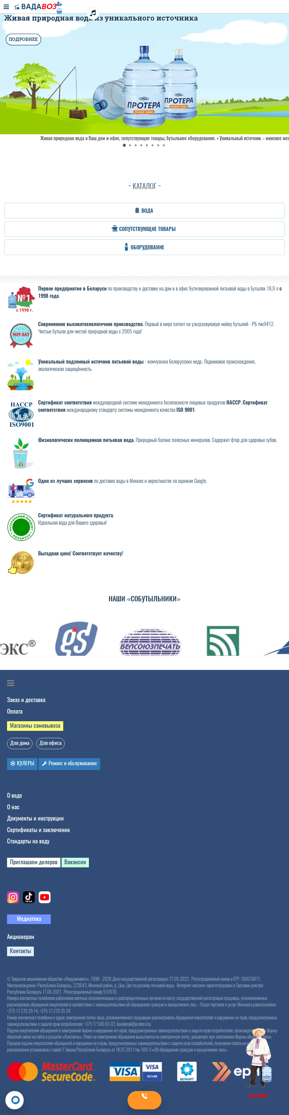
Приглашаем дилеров (34, 862)
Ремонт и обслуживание (72, 763)
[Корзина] (144, 11)
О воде (14, 795)
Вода (147, 210)
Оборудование (147, 247)
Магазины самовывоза (35, 725)
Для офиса (51, 742)
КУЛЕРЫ (25, 763)
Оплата (15, 711)
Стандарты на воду (28, 841)
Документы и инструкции (35, 818)
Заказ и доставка (26, 700)
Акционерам (20, 937)
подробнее (23, 39)
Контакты (20, 951)
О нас (13, 807)
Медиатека (29, 918)
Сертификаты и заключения (38, 830)
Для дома (19, 742)
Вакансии (75, 862)
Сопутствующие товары (147, 229)
